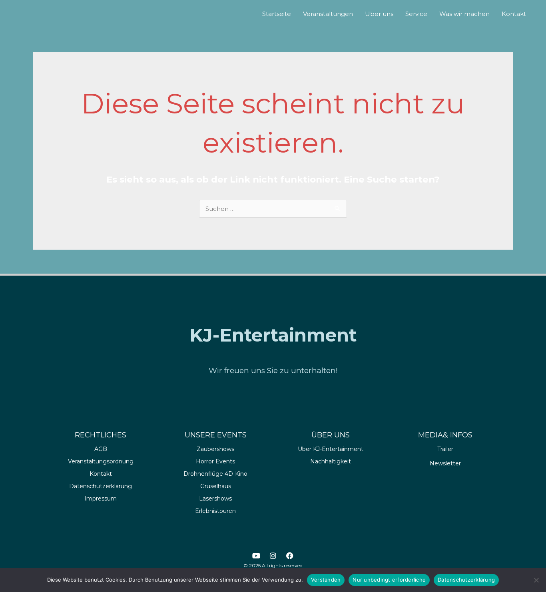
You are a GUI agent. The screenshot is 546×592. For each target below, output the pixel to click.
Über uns (379, 14)
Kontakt (514, 14)
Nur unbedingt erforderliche (389, 579)
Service (416, 14)
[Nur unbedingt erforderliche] (536, 580)
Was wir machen (464, 14)
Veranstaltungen (328, 14)
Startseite (276, 14)
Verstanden (326, 579)
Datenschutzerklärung (466, 579)
